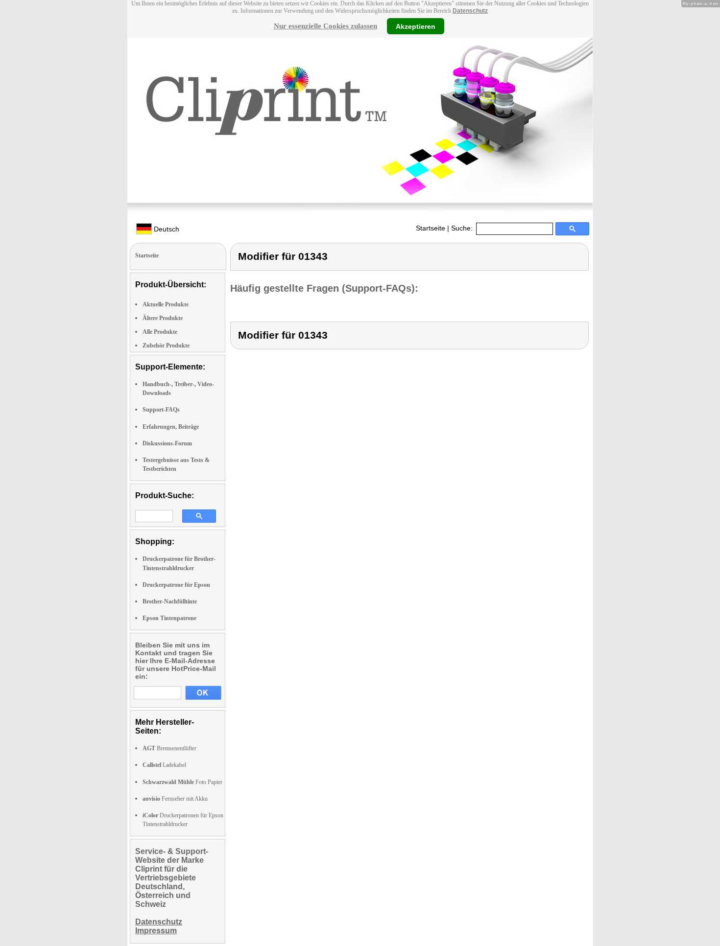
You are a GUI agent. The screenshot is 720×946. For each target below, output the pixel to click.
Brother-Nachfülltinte (170, 601)
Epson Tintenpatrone (169, 618)
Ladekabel (164, 764)
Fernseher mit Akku (175, 798)
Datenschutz (470, 10)
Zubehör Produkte (166, 345)
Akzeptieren (415, 26)
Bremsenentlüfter (169, 748)
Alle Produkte (160, 331)
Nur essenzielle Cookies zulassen (325, 26)
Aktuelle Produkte (166, 304)
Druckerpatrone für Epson (176, 584)
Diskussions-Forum (167, 443)
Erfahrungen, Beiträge (171, 426)
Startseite (430, 228)
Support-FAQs (161, 409)
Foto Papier (182, 782)
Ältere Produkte (163, 318)
